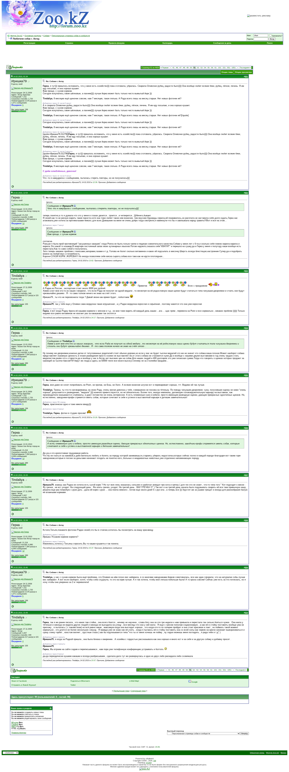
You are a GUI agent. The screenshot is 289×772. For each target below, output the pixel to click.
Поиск (270, 43)
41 (173, 68)
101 (219, 68)
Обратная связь (257, 753)
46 (177, 68)
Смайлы (14, 724)
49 (187, 68)
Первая (164, 68)
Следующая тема (138, 691)
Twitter (73, 685)
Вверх (283, 753)
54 (205, 68)
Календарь (168, 43)
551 (228, 68)
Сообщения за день (222, 43)
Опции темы (227, 72)
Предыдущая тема (121, 691)
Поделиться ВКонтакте (80, 681)
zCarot (149, 763)
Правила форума (116, 43)
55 (209, 68)
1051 (234, 68)
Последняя (245, 68)
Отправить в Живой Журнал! (23, 685)
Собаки (46, 36)
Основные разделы (33, 36)
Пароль (250, 39)
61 (216, 68)
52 (198, 68)
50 (191, 68)
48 (184, 68)
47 (180, 68)
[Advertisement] (144, 54)
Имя (249, 35)
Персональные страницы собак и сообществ (71, 36)
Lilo (154, 761)
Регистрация (29, 43)
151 (224, 68)
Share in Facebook (19, 681)
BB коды (14, 722)
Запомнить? (277, 36)
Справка (69, 43)
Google (195, 682)
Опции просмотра (243, 72)
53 (202, 68)
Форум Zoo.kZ (16, 36)
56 (212, 68)
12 (23, 223)
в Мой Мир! (134, 681)
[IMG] (13, 726)
